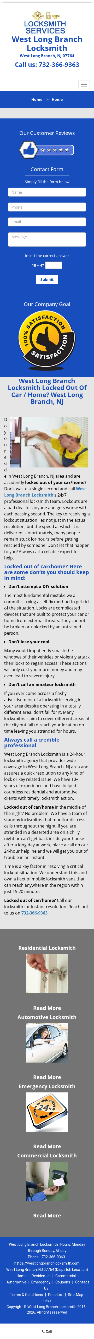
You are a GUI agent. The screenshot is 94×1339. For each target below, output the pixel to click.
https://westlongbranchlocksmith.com (47, 1263)
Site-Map (75, 1295)
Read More (47, 1007)
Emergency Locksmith (47, 1086)
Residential (41, 1276)
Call (48, 1331)
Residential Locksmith (47, 947)
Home (36, 99)
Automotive (16, 1282)
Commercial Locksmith (47, 1155)
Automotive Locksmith (47, 1017)
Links (47, 1301)
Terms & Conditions (26, 1295)
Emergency (40, 1282)
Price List (56, 1295)
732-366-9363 (59, 64)
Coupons (62, 1282)
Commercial (65, 1276)
